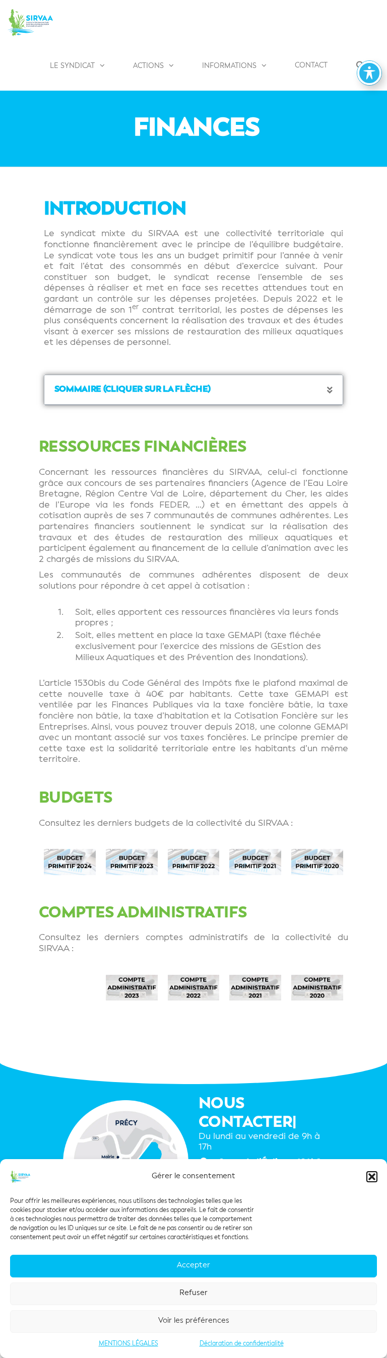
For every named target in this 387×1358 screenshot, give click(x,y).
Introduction (115, 209)
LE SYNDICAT (72, 65)
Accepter (193, 1265)
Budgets (76, 798)
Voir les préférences (193, 1321)
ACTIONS (148, 65)
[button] (372, 1177)
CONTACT (311, 65)
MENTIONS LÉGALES (128, 1344)
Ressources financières (143, 447)
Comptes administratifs (143, 913)
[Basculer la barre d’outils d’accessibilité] (369, 73)
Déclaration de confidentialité (242, 1344)
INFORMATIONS (229, 65)
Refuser (193, 1293)
